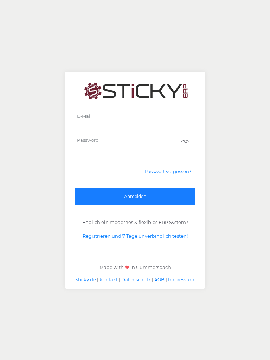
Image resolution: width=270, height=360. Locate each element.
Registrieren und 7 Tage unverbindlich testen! (135, 236)
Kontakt (108, 279)
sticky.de (86, 279)
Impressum (181, 279)
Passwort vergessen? (167, 171)
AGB (159, 279)
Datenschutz (136, 279)
